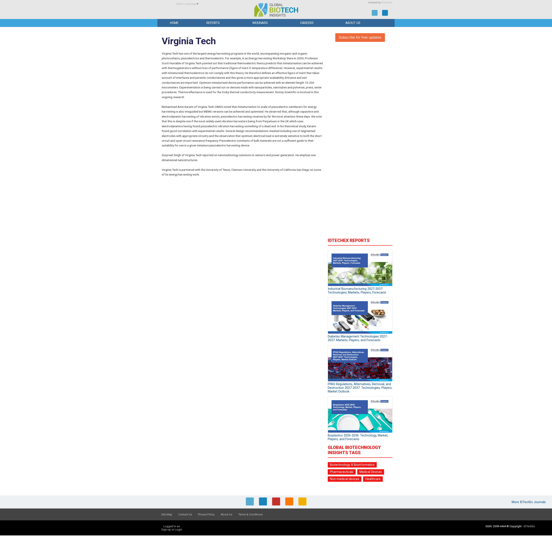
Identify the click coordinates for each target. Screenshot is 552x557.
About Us (352, 23)
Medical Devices (370, 472)
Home (174, 23)
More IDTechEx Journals (529, 502)
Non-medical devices (344, 479)
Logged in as (171, 526)
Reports (213, 23)
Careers (307, 23)
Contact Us (185, 514)
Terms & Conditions (250, 514)
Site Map (166, 514)
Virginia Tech (189, 41)
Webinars (260, 23)
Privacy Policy (206, 514)
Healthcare (373, 479)
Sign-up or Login (171, 529)
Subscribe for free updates (360, 37)
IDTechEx (386, 2)
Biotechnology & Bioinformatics (352, 465)
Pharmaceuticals (341, 472)
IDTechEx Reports (349, 240)
